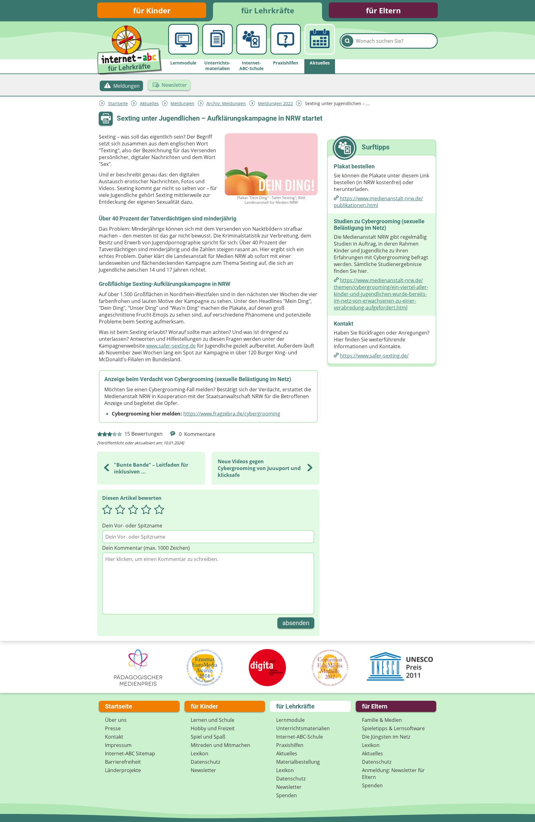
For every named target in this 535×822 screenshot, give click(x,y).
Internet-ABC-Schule (299, 736)
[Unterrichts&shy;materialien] (217, 39)
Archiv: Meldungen (226, 103)
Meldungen (182, 103)
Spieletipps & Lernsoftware (393, 728)
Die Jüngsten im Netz (386, 736)
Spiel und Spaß (208, 736)
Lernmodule (290, 720)
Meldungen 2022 (275, 103)
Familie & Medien (382, 720)
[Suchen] (347, 41)
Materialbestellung (298, 761)
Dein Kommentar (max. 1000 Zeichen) (146, 547)
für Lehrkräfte (267, 10)
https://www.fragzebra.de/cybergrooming (231, 413)
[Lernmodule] (183, 39)
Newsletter (203, 770)
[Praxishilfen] (285, 39)
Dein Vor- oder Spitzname (132, 525)
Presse (113, 728)
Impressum (118, 745)
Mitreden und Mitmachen (220, 745)
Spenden (286, 795)
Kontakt (114, 736)
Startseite (118, 103)
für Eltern (383, 10)
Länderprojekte (123, 770)
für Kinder (152, 10)
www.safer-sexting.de (171, 345)
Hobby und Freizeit (213, 728)
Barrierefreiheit (123, 761)
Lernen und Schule (212, 720)
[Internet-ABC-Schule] (251, 39)
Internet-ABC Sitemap (130, 753)
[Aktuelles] (319, 39)
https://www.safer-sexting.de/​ (374, 355)
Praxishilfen (289, 745)
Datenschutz (205, 761)
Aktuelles (149, 103)
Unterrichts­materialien (303, 728)
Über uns (116, 720)
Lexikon (199, 753)
